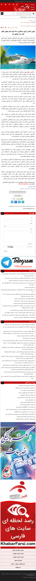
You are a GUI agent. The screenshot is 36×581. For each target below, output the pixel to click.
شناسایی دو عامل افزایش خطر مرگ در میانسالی (24, 317)
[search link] (2, 13)
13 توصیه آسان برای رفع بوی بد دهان (26, 393)
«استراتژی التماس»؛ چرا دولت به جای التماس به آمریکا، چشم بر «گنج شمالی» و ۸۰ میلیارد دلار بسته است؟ (18, 348)
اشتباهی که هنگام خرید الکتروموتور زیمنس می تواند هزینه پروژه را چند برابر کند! (18, 328)
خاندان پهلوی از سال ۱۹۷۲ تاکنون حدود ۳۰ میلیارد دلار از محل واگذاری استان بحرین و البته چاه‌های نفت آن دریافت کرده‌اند (18, 362)
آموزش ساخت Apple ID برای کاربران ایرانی (25, 407)
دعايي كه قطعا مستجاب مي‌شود (27, 402)
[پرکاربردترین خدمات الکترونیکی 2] (18, 451)
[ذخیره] (5, 27)
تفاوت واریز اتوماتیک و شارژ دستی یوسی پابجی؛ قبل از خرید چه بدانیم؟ (19, 324)
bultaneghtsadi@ (23, 184)
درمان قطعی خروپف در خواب (18, 564)
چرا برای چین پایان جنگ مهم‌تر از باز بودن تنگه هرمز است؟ (22, 310)
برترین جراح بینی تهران (18, 550)
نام (31, 217)
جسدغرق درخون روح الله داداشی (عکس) (25, 416)
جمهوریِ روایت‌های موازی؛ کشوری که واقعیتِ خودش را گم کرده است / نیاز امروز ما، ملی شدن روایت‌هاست (18, 295)
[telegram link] (19, 202)
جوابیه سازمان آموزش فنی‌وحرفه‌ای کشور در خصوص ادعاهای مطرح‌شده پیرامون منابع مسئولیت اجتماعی (19, 353)
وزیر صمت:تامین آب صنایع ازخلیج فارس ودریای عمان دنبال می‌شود (22, 17)
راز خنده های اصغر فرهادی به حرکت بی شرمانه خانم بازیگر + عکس (20, 409)
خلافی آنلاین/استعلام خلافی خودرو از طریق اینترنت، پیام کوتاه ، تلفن (19, 414)
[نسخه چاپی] (1, 27)
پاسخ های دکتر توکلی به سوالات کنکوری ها (25, 419)
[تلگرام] (18, 262)
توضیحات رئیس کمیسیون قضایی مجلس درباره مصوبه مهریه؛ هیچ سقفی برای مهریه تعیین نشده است (18, 275)
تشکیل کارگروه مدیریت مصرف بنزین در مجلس (24, 298)
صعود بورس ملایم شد (29, 287)
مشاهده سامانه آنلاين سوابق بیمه (27, 395)
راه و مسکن (23, 26)
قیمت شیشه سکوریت (18, 554)
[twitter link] (12, 202)
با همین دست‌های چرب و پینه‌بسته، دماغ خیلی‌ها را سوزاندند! (21, 280)
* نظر (31, 229)
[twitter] (5, 4)
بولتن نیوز (27, 72)
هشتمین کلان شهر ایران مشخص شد (26, 385)
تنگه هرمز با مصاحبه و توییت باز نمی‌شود (25, 336)
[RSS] (1, 4)
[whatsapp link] (23, 202)
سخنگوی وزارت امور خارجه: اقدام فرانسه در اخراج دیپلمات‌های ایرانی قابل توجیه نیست (17, 291)
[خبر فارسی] (18, 513)
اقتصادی (27, 26)
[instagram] (13, 5)
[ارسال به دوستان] (3, 27)
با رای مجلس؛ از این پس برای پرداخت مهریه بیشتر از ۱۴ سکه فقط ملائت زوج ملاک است (18, 284)
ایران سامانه (25, 577)
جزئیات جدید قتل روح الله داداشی (27, 404)
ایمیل (31, 223)
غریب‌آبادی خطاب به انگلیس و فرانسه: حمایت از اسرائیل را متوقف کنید (19, 312)
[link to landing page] (27, 7)
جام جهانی (22, 188)
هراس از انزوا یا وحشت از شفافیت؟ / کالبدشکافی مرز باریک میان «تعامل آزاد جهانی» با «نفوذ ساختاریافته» (18, 307)
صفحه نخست (33, 26)
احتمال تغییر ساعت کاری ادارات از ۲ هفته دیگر (24, 301)
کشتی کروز (27, 188)
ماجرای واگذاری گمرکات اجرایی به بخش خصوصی (23, 303)
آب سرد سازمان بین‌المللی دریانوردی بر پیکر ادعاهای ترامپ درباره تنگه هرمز (18, 365)
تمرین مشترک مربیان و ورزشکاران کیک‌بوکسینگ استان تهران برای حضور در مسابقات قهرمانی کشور (18, 373)
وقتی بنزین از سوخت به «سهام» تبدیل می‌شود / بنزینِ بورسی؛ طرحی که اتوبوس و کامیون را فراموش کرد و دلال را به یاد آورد (17, 357)
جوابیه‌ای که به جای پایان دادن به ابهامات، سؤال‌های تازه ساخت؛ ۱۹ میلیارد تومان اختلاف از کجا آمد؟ (18, 344)
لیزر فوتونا (18, 567)
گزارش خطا (17, 195)
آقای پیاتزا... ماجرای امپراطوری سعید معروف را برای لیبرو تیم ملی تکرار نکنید (18, 315)
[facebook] (17, 4)
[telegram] (9, 4)
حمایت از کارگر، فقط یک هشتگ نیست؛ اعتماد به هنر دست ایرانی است (19, 278)
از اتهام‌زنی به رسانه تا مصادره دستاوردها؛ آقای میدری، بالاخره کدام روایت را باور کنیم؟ (17, 377)
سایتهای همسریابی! (29, 400)
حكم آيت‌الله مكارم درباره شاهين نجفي (26, 397)
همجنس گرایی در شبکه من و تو (27, 390)
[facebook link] (15, 202)
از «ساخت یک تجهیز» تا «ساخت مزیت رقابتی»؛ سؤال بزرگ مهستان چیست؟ (18, 340)
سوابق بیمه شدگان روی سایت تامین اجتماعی (24, 388)
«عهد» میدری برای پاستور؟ (28, 338)
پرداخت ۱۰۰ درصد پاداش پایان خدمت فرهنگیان (24, 412)
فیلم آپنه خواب (18, 561)
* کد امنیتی (30, 244)
